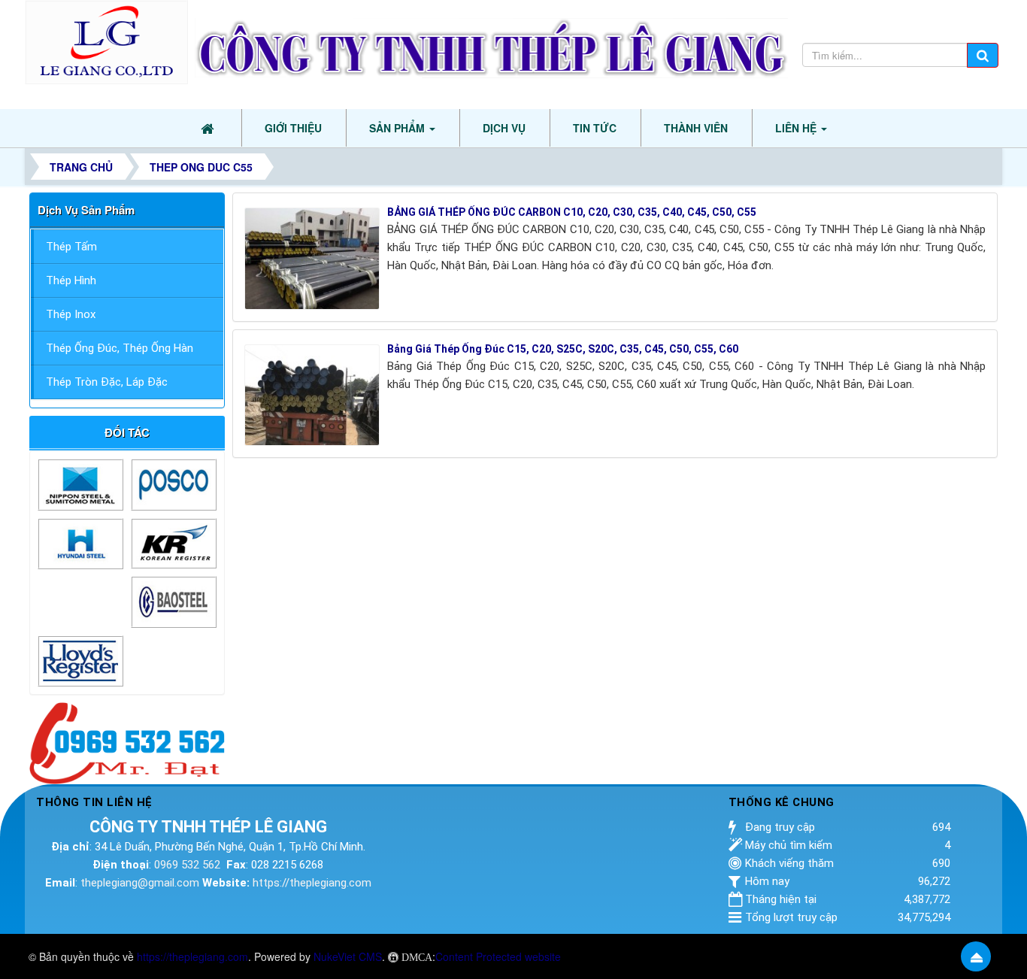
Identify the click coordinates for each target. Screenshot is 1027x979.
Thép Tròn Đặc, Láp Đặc (107, 382)
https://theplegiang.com (312, 883)
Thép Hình (71, 280)
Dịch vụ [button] (504, 127)
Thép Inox (70, 314)
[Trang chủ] (209, 128)
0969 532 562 (187, 864)
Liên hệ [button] (797, 127)
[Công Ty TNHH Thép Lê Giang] (106, 40)
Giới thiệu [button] (293, 127)
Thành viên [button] (696, 127)
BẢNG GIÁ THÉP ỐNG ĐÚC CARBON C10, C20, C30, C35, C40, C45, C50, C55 (571, 212)
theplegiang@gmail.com (139, 883)
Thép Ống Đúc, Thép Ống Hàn (119, 348)
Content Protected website (498, 956)
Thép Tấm (71, 246)
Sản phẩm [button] (398, 127)
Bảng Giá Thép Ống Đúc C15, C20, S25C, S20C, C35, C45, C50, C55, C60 (562, 349)
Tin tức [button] (595, 127)
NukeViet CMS (348, 956)
